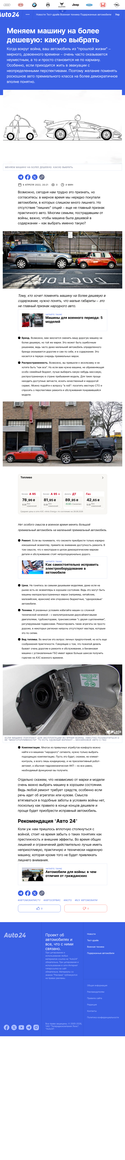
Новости (41, 14)
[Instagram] (36, 1027)
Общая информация (97, 985)
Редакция (92, 1004)
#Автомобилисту (29, 900)
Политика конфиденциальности (103, 1017)
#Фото (68, 900)
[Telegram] (29, 1027)
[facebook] (27, 177)
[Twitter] (14, 1027)
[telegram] (20, 177)
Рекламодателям (95, 992)
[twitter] (35, 177)
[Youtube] (21, 1027)
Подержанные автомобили (95, 14)
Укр (117, 14)
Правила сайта (94, 998)
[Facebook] (6, 1027)
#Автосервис (52, 900)
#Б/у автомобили (86, 900)
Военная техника (70, 14)
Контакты (92, 1011)
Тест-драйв (52, 14)
